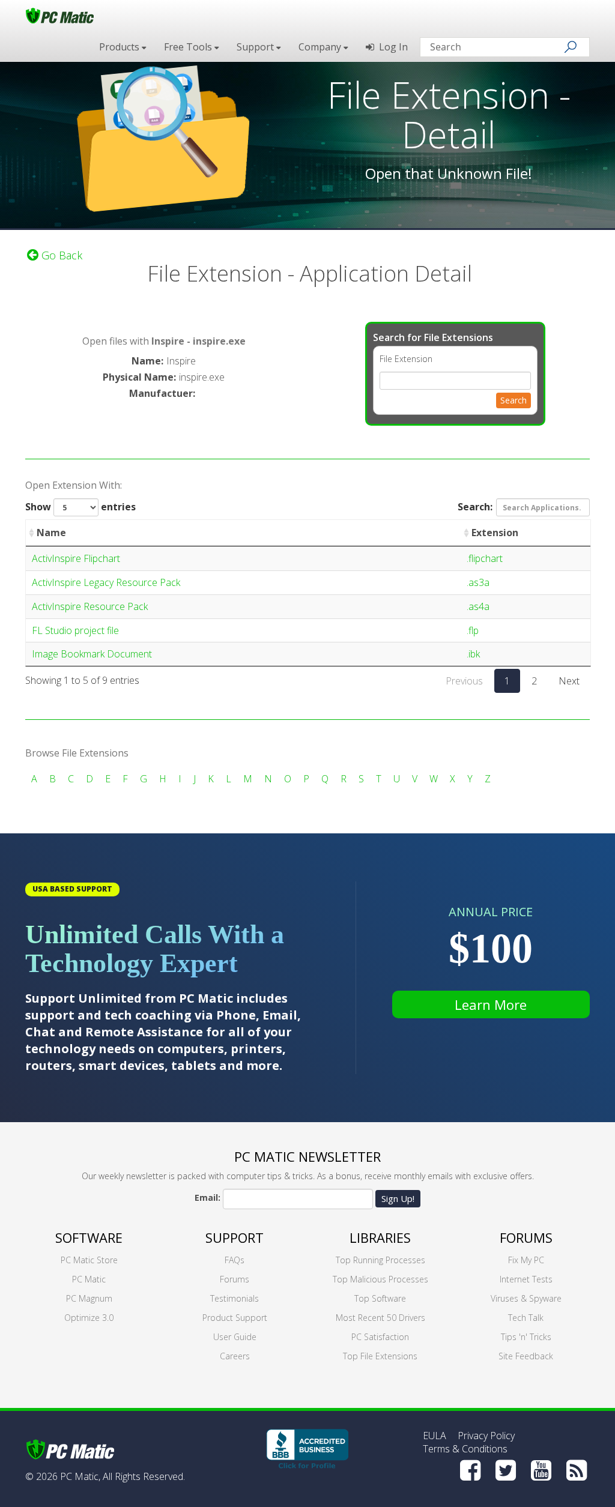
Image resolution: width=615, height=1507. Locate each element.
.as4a (478, 606)
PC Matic (89, 1279)
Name (51, 532)
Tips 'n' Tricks (526, 1336)
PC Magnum (89, 1298)
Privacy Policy (486, 1435)
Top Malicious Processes (380, 1279)
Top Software (380, 1298)
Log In (391, 46)
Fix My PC (526, 1260)
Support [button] (256, 46)
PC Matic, (80, 1476)
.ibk (473, 653)
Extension (494, 532)
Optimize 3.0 (89, 1317)
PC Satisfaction (380, 1336)
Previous (464, 680)
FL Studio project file (75, 630)
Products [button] (120, 46)
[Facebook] (470, 1470)
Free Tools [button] (189, 46)
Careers (235, 1356)
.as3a (478, 582)
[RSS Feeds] (576, 1470)
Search (513, 400)
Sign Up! (397, 1198)
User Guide (234, 1336)
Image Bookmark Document (92, 653)
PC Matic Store (89, 1260)
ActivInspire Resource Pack (90, 606)
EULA (434, 1435)
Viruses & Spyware (526, 1298)
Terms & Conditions (465, 1448)
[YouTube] (541, 1470)
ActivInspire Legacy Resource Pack (106, 582)
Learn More (491, 1004)
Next (569, 680)
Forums (234, 1279)
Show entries (80, 506)
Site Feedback (525, 1356)
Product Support (234, 1317)
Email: (207, 1197)
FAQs (234, 1260)
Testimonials (234, 1298)
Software (89, 1237)
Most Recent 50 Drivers (380, 1317)
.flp (473, 630)
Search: (475, 506)
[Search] (571, 47)
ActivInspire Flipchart (76, 558)
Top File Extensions (380, 1356)
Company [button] (321, 46)
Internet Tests (526, 1279)
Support (234, 1237)
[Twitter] (505, 1470)
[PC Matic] (59, 15)
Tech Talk (526, 1317)
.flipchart (485, 558)
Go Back (60, 255)
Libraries (380, 1237)
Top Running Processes (380, 1260)
